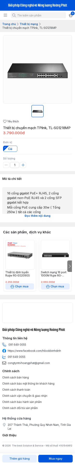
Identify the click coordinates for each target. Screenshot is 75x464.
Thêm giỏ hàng (19, 458)
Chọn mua (21, 286)
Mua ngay (55, 458)
